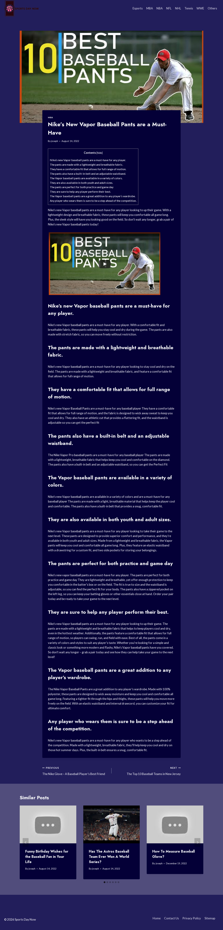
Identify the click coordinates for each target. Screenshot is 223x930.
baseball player (131, 408)
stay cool (109, 329)
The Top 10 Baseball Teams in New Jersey (154, 771)
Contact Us (171, 918)
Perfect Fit (160, 464)
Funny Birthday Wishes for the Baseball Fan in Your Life (46, 856)
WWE (200, 8)
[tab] (104, 882)
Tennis (188, 8)
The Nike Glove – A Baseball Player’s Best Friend (73, 771)
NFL (168, 8)
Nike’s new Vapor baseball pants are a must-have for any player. (88, 160)
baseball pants (80, 210)
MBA (149, 8)
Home (157, 918)
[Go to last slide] (26, 842)
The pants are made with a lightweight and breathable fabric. (86, 164)
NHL (178, 8)
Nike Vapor (61, 455)
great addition (138, 670)
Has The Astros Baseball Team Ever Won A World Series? (109, 856)
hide (99, 152)
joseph (54, 141)
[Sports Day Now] (21, 8)
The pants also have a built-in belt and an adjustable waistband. (88, 173)
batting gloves (100, 594)
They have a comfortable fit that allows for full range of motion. (88, 169)
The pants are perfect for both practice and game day (81, 187)
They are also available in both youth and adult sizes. (81, 182)
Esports (138, 8)
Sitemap (210, 918)
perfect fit (92, 422)
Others (212, 8)
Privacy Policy (191, 918)
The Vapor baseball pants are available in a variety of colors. (86, 178)
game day (161, 563)
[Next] (197, 842)
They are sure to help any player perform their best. (80, 191)
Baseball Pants (80, 408)
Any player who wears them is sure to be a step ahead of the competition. (93, 200)
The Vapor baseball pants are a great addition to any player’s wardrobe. (92, 196)
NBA (159, 8)
